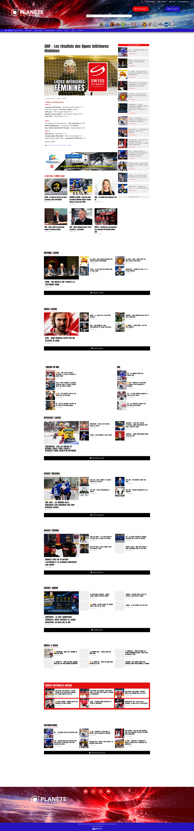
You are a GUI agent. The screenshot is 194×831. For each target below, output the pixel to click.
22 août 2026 (49, 343)
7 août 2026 (129, 428)
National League (18, 30)
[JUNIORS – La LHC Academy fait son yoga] (120, 606)
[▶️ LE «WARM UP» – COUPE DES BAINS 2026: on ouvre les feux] (84, 663)
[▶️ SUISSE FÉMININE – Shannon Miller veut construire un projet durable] (49, 703)
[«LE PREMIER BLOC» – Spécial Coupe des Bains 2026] (84, 653)
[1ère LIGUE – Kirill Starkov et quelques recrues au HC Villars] (84, 481)
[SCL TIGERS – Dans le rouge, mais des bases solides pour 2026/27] (122, 96)
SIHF (56, 145)
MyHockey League (49, 30)
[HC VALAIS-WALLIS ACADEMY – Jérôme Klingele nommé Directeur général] (84, 596)
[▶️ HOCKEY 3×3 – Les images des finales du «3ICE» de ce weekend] (122, 132)
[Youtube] (108, 791)
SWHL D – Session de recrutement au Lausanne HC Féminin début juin (106, 229)
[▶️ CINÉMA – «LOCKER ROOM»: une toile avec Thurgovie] (120, 327)
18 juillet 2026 (94, 483)
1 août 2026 (59, 388)
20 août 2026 (128, 656)
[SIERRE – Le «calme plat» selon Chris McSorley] (84, 317)
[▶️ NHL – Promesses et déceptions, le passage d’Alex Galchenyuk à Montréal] (122, 121)
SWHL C (65, 145)
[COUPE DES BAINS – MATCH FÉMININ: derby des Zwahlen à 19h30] (84, 548)
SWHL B (60, 145)
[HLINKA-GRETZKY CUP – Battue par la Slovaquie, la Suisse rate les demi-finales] (119, 703)
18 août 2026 (94, 329)
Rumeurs (10, 30)
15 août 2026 (94, 705)
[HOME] (5, 30)
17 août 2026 (93, 665)
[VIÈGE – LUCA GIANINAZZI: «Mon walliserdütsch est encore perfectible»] (84, 327)
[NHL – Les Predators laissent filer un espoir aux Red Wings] (121, 405)
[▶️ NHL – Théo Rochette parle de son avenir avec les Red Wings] (50, 395)
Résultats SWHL (50, 145)
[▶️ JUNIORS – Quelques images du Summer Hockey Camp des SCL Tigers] (84, 606)
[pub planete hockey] (80, 161)
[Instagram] (93, 791)
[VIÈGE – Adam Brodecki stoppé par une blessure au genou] (61, 324)
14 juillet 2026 (60, 397)
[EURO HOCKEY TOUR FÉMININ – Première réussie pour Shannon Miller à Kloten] (119, 693)
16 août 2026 (129, 329)
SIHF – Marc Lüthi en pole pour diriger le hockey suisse (54, 228)
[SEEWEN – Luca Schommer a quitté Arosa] (84, 435)
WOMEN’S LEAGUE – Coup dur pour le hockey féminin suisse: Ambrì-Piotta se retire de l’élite (80, 199)
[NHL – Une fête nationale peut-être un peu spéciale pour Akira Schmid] (50, 405)
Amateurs (59, 30)
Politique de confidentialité (48, 817)
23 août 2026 (131, 397)
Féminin (73, 30)
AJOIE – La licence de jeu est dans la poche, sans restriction (56, 198)
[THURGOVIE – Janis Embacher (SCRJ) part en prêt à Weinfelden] (120, 317)
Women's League (38, 30)
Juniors (66, 30)
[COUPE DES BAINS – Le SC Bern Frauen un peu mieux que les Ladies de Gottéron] (84, 538)
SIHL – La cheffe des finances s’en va (106, 198)
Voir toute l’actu (133, 196)
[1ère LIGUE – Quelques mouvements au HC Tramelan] (120, 491)
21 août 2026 (94, 319)
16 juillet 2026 (130, 483)
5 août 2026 (129, 438)
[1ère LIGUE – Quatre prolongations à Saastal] (84, 491)
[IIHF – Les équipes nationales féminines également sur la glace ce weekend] (120, 538)
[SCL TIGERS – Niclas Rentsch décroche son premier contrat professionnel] (122, 74)
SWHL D (70, 145)
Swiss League (28, 30)
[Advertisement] (133, 209)
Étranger (80, 30)
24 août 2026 (132, 53)
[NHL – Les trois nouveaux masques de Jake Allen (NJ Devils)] (121, 395)
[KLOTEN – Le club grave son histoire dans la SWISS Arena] (122, 177)
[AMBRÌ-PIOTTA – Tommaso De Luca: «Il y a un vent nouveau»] (122, 188)
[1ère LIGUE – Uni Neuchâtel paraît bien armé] (120, 481)
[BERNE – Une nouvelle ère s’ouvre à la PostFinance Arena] (122, 63)
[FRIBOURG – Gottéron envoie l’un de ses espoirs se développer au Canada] (120, 596)
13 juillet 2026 (60, 407)
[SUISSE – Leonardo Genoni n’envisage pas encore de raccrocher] (84, 703)
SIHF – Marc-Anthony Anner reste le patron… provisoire (80, 228)
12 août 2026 (60, 378)
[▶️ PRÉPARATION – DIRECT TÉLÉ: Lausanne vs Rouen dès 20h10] (48, 653)
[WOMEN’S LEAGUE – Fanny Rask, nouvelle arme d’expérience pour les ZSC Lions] (120, 548)
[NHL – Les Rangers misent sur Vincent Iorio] (122, 52)
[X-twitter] (101, 791)
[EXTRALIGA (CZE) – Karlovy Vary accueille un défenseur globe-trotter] (122, 166)
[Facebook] (85, 791)
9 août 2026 (48, 509)
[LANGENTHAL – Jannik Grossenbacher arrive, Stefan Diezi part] (120, 435)
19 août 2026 (129, 550)
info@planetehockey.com (47, 815)
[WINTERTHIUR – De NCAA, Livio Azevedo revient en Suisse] (84, 425)
